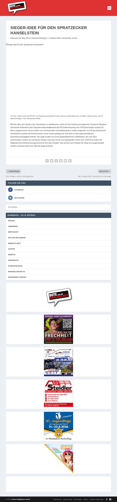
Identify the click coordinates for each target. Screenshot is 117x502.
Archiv (74, 38)
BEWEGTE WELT (14, 243)
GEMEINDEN (13, 226)
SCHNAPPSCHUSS (15, 266)
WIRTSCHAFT (13, 232)
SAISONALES (13, 260)
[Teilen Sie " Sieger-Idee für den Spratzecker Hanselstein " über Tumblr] (56, 160)
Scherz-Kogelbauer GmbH (21, 499)
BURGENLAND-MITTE (16, 272)
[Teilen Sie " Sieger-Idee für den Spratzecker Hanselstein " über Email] (65, 160)
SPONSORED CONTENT (17, 277)
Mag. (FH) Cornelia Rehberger (34, 38)
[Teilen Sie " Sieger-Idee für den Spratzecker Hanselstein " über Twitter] (51, 160)
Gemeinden (66, 38)
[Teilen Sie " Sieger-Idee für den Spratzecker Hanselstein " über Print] (70, 160)
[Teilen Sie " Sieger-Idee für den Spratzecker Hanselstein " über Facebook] (47, 160)
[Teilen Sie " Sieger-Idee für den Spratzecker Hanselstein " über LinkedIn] (60, 160)
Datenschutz (67, 499)
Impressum (57, 499)
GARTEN (11, 249)
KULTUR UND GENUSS (17, 238)
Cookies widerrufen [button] (97, 499)
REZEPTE (11, 255)
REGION (11, 221)
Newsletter (78, 499)
